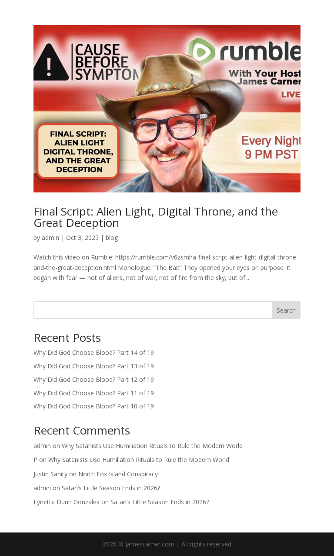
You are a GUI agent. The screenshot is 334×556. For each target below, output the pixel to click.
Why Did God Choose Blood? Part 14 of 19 (93, 352)
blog (112, 237)
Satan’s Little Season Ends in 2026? (111, 488)
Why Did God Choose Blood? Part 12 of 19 (93, 379)
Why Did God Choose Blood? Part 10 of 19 (93, 406)
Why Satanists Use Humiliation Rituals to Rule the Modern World (152, 445)
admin (50, 237)
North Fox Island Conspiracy (118, 474)
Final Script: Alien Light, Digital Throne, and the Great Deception (155, 216)
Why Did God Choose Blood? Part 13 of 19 (93, 366)
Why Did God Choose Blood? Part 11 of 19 (93, 393)
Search (286, 310)
